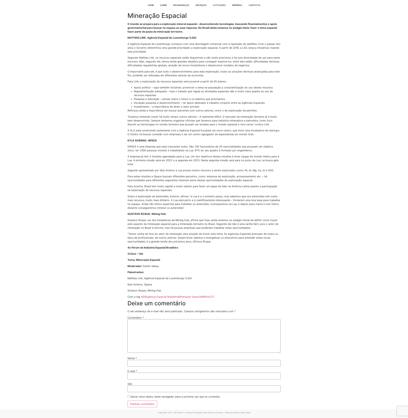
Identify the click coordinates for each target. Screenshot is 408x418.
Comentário (135, 317)
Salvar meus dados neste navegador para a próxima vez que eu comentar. (175, 396)
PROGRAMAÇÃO (181, 5)
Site (129, 384)
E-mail (132, 371)
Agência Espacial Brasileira (162, 296)
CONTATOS (254, 5)
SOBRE (163, 5)
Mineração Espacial (190, 296)
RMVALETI (208, 296)
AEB (143, 296)
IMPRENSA (237, 5)
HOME (151, 5)
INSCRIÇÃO (201, 5)
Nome (132, 358)
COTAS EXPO (219, 5)
